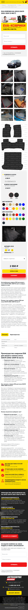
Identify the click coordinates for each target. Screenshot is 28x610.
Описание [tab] (5, 334)
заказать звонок (14, 593)
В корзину (14, 275)
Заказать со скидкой (10, 536)
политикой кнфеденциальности (10, 571)
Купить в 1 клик (14, 271)
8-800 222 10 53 (15, 585)
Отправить (14, 47)
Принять (21, 607)
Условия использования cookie (11, 607)
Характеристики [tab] (15, 334)
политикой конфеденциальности (12, 53)
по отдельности (10, 181)
